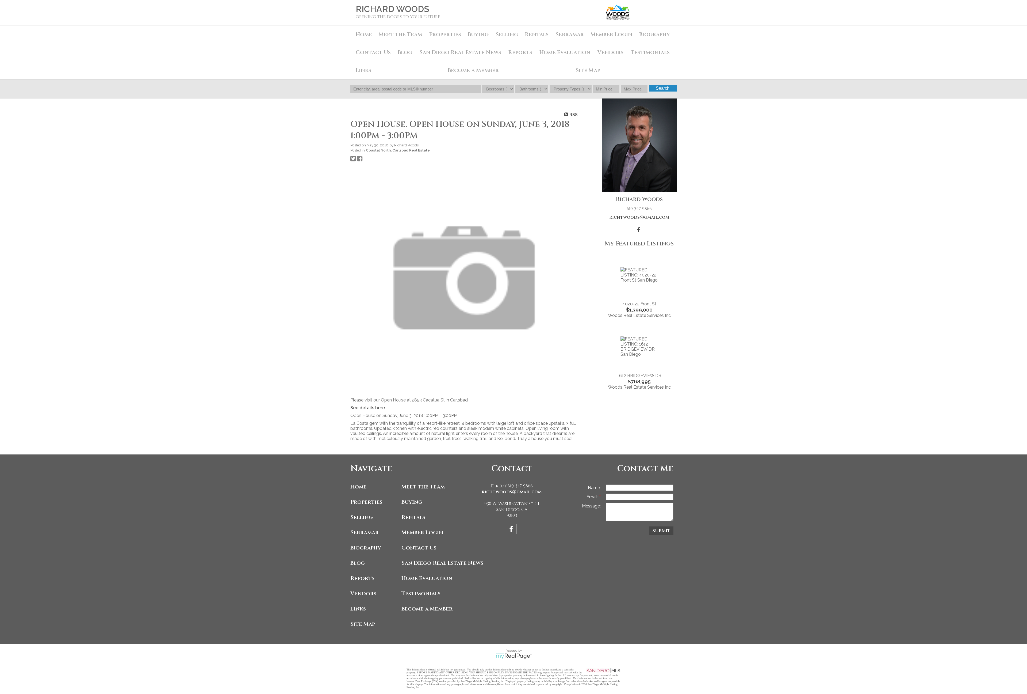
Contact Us (373, 52)
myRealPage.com (514, 656)
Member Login (611, 34)
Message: (591, 506)
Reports (362, 578)
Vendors (610, 52)
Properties (366, 502)
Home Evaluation (565, 52)
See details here (367, 407)
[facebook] (512, 529)
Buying (478, 34)
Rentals (537, 34)
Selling (507, 34)
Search (662, 88)
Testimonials (650, 52)
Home (364, 34)
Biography (654, 34)
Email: (593, 496)
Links (363, 70)
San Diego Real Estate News (460, 52)
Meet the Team (400, 34)
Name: (594, 487)
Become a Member (473, 70)
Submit (661, 531)
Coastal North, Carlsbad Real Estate (398, 150)
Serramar (569, 34)
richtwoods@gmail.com (639, 217)
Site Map (588, 70)
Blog (405, 52)
